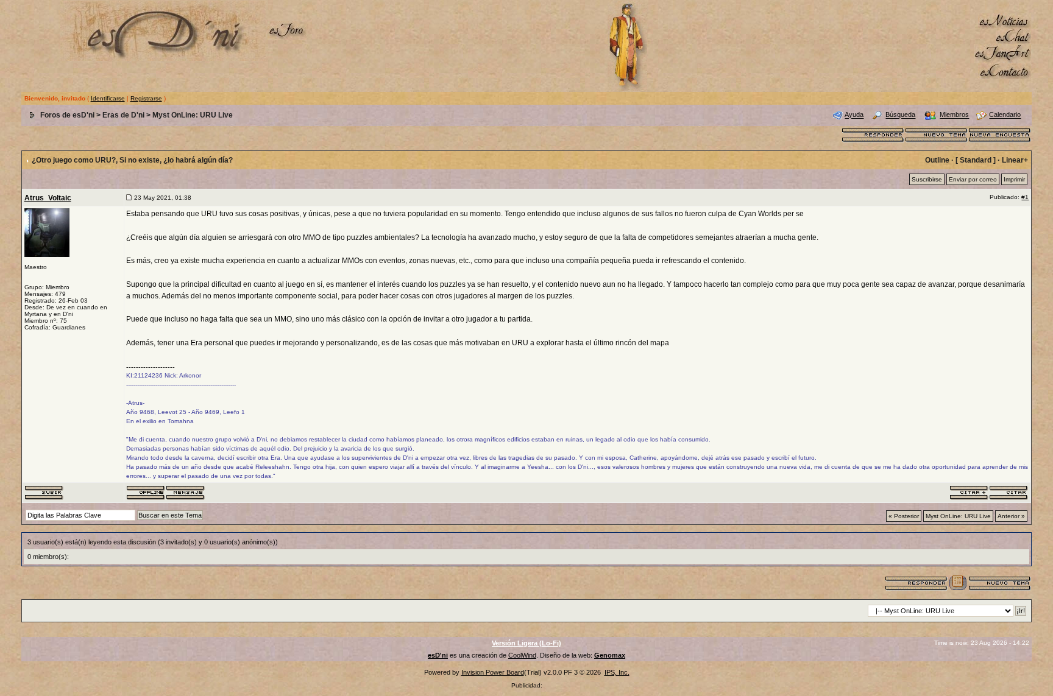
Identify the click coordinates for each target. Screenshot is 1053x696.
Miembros (954, 115)
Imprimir (1014, 179)
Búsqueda (900, 115)
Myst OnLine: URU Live (192, 115)
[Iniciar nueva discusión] (936, 134)
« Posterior (903, 516)
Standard (975, 160)
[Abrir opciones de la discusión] (958, 582)
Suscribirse (927, 179)
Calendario (1005, 115)
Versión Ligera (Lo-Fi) (526, 643)
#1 (1025, 197)
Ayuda (854, 115)
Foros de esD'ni (67, 115)
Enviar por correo (973, 179)
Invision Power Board (492, 672)
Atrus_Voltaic (47, 198)
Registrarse (146, 98)
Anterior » (1011, 516)
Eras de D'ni (123, 115)
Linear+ (1015, 160)
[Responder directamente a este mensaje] (1009, 492)
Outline (937, 160)
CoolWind (522, 655)
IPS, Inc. (616, 672)
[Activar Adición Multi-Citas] (969, 492)
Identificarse (108, 98)
